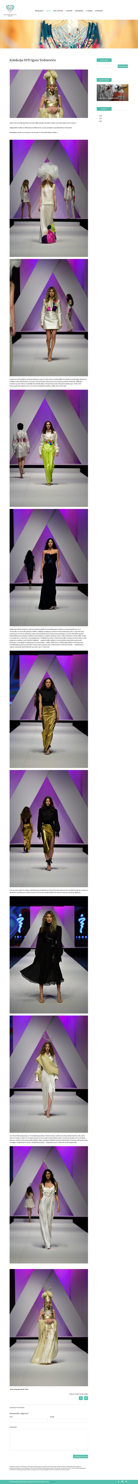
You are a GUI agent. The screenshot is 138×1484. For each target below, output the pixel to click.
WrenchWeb (52, 1481)
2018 (100, 116)
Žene (48, 11)
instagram (123, 1482)
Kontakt (99, 11)
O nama (89, 11)
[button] (81, 1398)
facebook (118, 1482)
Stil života (58, 11)
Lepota (69, 11)
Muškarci (39, 11)
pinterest (126, 1482)
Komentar (14, 1427)
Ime (11, 1417)
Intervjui (79, 11)
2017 (100, 118)
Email (52, 1417)
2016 (100, 121)
